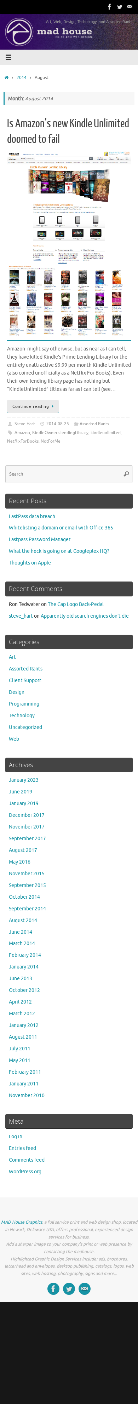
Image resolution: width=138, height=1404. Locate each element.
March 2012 (22, 1014)
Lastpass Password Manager (39, 540)
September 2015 (27, 885)
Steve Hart (25, 424)
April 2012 (20, 1002)
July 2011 (19, 1049)
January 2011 (24, 1084)
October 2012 (24, 990)
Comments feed (27, 1160)
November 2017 (27, 827)
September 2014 (27, 909)
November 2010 (27, 1096)
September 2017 (27, 839)
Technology (22, 716)
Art (12, 657)
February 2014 (25, 955)
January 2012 (24, 1025)
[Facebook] (110, 7)
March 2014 (22, 943)
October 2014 (24, 897)
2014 (22, 77)
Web (14, 739)
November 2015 (27, 874)
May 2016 (19, 862)
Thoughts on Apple (30, 563)
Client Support (25, 681)
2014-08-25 (57, 424)
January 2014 (24, 967)
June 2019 (20, 792)
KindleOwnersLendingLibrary (60, 433)
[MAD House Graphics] (129, 7)
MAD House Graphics (21, 1222)
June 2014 (20, 932)
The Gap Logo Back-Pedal (76, 604)
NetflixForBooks (23, 441)
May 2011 (19, 1060)
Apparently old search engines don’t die (85, 616)
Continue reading (30, 406)
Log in (15, 1137)
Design (16, 692)
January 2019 (24, 804)
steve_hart (21, 616)
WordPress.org (25, 1172)
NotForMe (51, 441)
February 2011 (25, 1072)
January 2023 (24, 780)
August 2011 (23, 1037)
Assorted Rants (94, 424)
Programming (24, 704)
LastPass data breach (32, 516)
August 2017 (23, 850)
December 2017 (27, 815)
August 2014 (23, 920)
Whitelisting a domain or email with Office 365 (61, 528)
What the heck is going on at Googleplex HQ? (59, 551)
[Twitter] (120, 7)
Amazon (22, 433)
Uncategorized (25, 727)
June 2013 (20, 979)
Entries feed (22, 1148)
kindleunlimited (106, 433)
